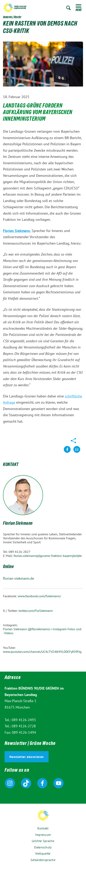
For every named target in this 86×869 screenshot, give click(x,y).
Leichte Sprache (43, 841)
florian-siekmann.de (18, 578)
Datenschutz (43, 847)
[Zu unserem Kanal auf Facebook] (42, 783)
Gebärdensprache (43, 860)
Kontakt (42, 828)
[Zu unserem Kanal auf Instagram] (10, 783)
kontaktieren (76, 452)
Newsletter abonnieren (26, 757)
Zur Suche (68, 7)
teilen (67, 452)
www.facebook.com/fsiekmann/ (39, 596)
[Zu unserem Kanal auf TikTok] (26, 783)
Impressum (43, 835)
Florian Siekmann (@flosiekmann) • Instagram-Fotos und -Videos (42, 631)
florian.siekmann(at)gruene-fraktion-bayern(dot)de (48, 556)
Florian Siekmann (18, 523)
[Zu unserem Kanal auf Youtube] (58, 783)
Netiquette (42, 853)
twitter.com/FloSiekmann (36, 611)
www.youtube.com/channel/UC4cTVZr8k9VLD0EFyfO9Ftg (42, 652)
